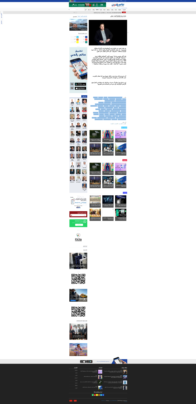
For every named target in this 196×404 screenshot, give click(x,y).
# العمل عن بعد (101, 114)
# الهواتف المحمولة (112, 105)
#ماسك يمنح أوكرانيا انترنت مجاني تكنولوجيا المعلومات (115, 97)
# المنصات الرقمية (112, 114)
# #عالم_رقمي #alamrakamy (98, 119)
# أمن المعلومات (103, 109)
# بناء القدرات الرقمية (112, 99)
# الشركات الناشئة (96, 112)
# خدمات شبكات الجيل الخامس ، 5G (103, 112)
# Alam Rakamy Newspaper (98, 99)
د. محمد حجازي (84, 136)
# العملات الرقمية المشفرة (122, 116)
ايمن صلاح (84, 112)
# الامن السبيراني (96, 114)
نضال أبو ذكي (78, 182)
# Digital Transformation (122, 107)
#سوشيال (76, 377)
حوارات (93, 9)
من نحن (71, 400)
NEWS (97, 9)
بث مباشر (89, 9)
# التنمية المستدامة (114, 119)
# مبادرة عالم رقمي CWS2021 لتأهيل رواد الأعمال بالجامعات (102, 104)
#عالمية (76, 380)
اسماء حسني (84, 128)
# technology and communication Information (119, 109)
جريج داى (84, 182)
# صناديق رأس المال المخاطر (111, 117)
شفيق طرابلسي (72, 160)
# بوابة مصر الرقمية (115, 116)
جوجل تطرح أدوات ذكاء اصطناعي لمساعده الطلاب (121, 153)
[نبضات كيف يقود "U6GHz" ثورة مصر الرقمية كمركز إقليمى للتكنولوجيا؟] (78, 24)
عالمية (104, 9)
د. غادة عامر (84, 119)
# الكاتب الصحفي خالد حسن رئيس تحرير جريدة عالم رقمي (119, 102)
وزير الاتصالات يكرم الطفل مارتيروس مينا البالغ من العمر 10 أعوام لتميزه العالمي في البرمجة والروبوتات (113, 371)
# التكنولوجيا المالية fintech (107, 119)
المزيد (85, 9)
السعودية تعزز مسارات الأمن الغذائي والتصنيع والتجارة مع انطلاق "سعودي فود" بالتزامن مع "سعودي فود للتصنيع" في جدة (102, 12)
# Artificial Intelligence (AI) (109, 107)
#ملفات (76, 372)
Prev (70, 261)
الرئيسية (124, 9)
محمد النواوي (72, 112)
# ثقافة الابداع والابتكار (101, 107)
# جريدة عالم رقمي (106, 99)
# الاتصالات (105, 97)
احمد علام (84, 152)
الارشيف (1, 22)
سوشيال (108, 9)
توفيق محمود (84, 143)
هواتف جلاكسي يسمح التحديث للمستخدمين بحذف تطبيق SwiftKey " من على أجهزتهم (113, 387)
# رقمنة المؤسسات (109, 109)
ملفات (116, 9)
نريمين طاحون (84, 174)
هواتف (112, 9)
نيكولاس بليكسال (78, 160)
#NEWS (76, 385)
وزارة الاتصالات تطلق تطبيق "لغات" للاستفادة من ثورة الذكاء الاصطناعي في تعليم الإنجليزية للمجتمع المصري (113, 382)
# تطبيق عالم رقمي (100, 105)
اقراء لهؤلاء (84, 96)
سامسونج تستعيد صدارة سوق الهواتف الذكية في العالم (121, 205)
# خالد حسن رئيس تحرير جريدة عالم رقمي (121, 100)
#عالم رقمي (124, 99)
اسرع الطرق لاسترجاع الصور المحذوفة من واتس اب (122, 218)
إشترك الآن (79, 224)
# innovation (116, 107)
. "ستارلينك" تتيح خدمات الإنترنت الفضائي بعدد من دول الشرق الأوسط (95, 140)
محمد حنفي (78, 112)
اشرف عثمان (78, 136)
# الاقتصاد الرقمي (101, 110)
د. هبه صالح (78, 119)
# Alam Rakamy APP (94, 105)
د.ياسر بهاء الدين (72, 105)
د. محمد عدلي (78, 128)
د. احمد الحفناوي (72, 128)
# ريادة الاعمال (124, 114)
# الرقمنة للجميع (94, 117)
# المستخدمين (106, 114)
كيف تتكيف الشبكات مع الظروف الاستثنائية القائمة (108, 218)
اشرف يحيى (72, 167)
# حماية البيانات (98, 109)
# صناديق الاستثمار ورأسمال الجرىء (102, 117)
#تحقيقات (76, 370)
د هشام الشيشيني (78, 144)
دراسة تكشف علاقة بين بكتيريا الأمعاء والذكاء (108, 140)
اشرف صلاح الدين (84, 189)
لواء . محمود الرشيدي (72, 120)
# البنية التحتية (117, 105)
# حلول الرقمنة (95, 97)
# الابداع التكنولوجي (118, 114)
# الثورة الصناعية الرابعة (108, 116)
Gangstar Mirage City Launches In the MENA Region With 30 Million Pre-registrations (113, 377)
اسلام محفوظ (72, 143)
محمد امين (72, 174)
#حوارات (76, 387)
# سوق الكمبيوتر (106, 105)
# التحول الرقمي (101, 97)
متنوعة (101, 9)
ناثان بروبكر (78, 152)
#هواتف (76, 375)
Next (86, 261)
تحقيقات (119, 9)
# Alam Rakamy (101, 102)
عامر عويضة (78, 174)
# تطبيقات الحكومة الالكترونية (122, 119)
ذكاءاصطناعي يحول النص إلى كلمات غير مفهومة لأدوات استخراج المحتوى (121, 140)
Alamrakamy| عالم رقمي (113, 400)
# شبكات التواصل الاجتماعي (113, 112)
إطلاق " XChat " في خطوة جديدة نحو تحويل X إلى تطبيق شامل (108, 205)
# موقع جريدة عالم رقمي (107, 102)
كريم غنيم (72, 136)
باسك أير (72, 152)
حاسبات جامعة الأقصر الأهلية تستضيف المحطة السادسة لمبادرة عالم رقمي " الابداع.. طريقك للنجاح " (78, 337)
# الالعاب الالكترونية (123, 105)
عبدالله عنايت (84, 167)
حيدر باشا (84, 159)
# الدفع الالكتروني (123, 110)
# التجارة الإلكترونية (107, 110)
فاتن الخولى (84, 104)
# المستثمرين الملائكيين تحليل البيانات (121, 117)
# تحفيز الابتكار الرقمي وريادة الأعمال (115, 110)
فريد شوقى (78, 104)
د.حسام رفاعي (72, 182)
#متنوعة (76, 382)
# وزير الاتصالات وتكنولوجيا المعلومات (109, 100)
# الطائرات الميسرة (102, 116)
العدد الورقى (1, 15)
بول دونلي (78, 167)
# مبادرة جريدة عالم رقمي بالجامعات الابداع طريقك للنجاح (119, 104)
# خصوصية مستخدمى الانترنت (122, 112)
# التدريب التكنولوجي (118, 99)
